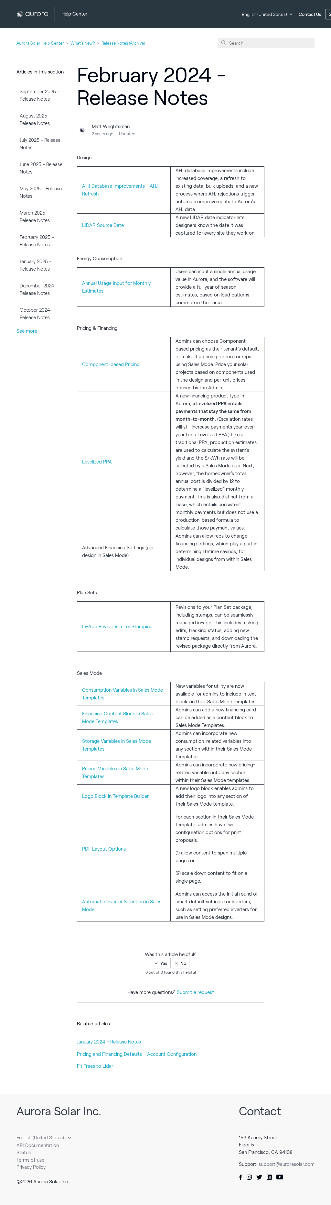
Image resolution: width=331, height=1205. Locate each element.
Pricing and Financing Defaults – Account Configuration (137, 1054)
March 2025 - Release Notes (35, 216)
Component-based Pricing (111, 364)
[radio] (161, 963)
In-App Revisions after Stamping (117, 626)
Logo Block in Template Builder (115, 796)
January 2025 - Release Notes (35, 265)
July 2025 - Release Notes (40, 144)
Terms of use (30, 1160)
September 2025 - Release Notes (39, 95)
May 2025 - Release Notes (41, 192)
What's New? (82, 43)
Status (23, 1152)
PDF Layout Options (104, 849)
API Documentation (37, 1145)
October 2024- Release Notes (36, 313)
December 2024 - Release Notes (39, 289)
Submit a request (195, 992)
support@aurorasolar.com (287, 1164)
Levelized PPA (97, 461)
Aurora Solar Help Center (40, 43)
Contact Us (310, 14)
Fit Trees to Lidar (95, 1066)
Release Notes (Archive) (123, 43)
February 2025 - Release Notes (37, 241)
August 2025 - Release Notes (35, 119)
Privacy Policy (31, 1167)
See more (26, 331)
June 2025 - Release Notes (41, 168)
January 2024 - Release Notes (109, 1041)
